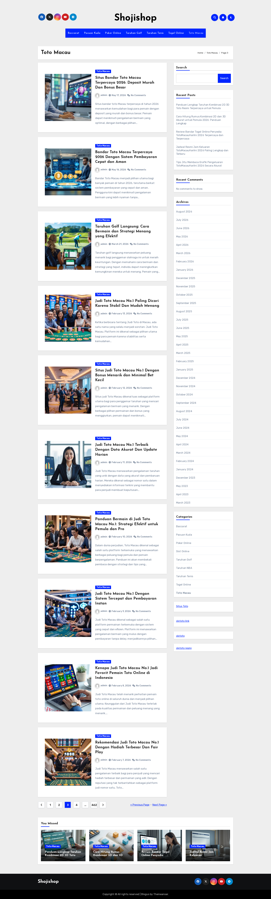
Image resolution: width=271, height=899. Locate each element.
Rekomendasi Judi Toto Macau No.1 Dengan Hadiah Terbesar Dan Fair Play (127, 747)
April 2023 (182, 494)
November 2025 (185, 286)
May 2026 (182, 236)
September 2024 (186, 402)
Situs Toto (182, 606)
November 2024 (185, 386)
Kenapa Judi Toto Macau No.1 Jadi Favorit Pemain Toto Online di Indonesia (126, 673)
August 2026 (184, 211)
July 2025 (182, 319)
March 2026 (183, 253)
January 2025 (184, 369)
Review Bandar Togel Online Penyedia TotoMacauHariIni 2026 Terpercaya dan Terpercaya (199, 135)
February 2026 (185, 261)
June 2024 (182, 427)
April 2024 (182, 444)
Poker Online (113, 33)
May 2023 (182, 486)
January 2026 (184, 269)
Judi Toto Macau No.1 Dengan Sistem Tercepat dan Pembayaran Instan (126, 598)
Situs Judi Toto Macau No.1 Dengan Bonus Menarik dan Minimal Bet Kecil (127, 375)
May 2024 (182, 436)
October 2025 (184, 294)
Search (181, 67)
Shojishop (135, 18)
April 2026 (182, 244)
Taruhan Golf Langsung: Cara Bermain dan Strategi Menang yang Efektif (123, 231)
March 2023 (183, 502)
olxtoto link (182, 621)
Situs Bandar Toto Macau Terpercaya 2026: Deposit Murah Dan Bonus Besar (124, 82)
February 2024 (185, 461)
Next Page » (159, 804)
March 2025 (183, 353)
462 (94, 805)
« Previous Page (139, 804)
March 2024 (183, 452)
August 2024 (184, 411)
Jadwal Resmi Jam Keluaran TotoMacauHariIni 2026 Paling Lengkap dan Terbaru (202, 150)
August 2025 (184, 311)
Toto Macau (196, 33)
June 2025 (182, 328)
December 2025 (185, 278)
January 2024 (184, 469)
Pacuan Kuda (92, 33)
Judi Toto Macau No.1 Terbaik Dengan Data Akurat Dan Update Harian (126, 449)
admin (104, 95)
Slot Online (182, 551)
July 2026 (182, 219)
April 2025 (182, 344)
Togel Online (176, 33)
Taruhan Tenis (155, 33)
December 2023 (185, 477)
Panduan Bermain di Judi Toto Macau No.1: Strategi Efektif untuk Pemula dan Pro (126, 524)
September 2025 (186, 303)
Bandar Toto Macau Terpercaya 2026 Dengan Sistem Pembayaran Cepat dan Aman (126, 157)
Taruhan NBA (184, 567)
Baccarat (73, 33)
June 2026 (182, 228)
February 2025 (185, 361)
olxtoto (180, 635)
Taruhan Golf (134, 33)
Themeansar (160, 894)
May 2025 (182, 336)
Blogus (145, 894)
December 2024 (185, 377)
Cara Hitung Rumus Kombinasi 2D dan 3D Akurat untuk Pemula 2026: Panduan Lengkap (201, 120)
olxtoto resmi (184, 648)
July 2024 (182, 419)
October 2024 (184, 394)
